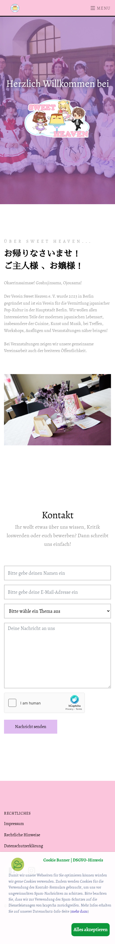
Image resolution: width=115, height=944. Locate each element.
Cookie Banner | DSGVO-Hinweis (73, 860)
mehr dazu (79, 911)
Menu (103, 8)
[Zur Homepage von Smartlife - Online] (17, 865)
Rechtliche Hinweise (22, 835)
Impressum (14, 824)
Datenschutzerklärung (23, 846)
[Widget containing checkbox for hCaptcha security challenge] (44, 703)
